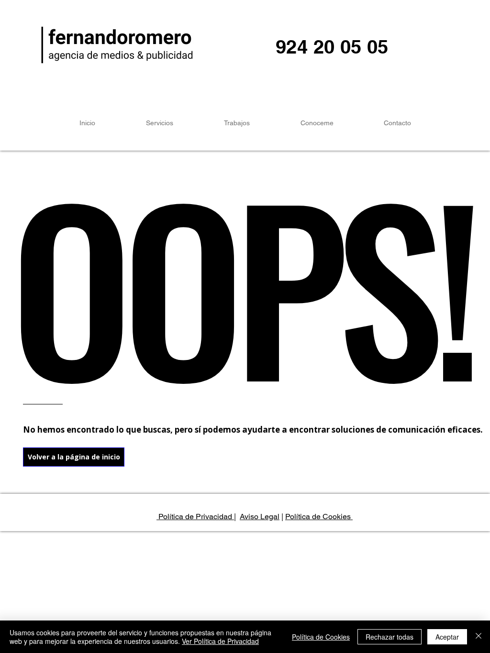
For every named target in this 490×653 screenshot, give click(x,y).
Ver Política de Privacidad (220, 641)
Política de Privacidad (195, 516)
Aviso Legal (259, 516)
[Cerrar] (478, 636)
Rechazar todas (389, 637)
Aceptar (447, 637)
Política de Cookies (319, 516)
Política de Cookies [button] (321, 637)
